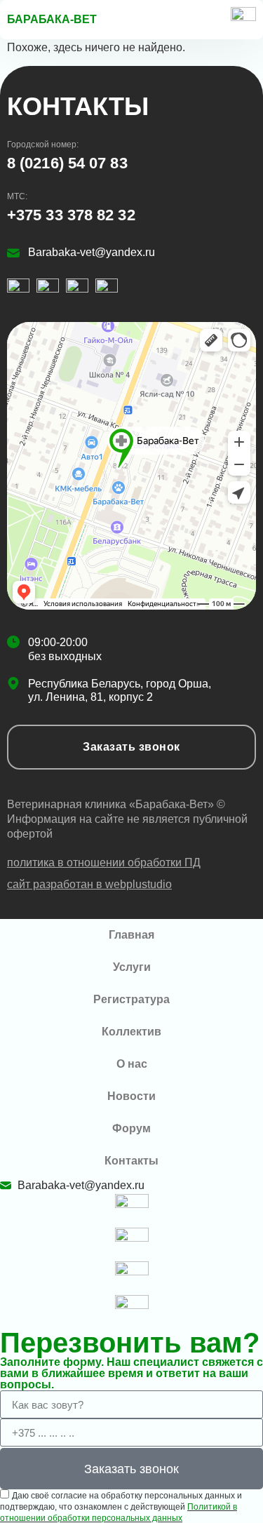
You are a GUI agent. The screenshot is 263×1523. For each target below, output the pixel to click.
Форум (131, 1128)
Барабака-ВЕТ (52, 19)
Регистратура (131, 999)
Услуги (132, 967)
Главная (131, 935)
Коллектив (131, 1032)
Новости (131, 1096)
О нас (131, 1064)
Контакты (131, 1161)
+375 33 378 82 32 (71, 215)
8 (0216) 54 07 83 (67, 163)
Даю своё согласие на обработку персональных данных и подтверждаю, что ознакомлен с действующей (121, 1507)
